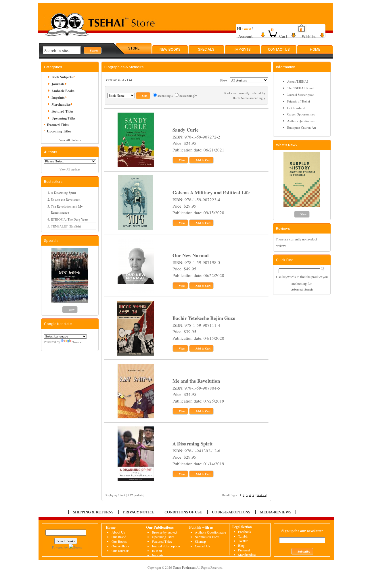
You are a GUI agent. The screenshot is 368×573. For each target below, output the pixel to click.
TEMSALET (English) (66, 226)
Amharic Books (62, 90)
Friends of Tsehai (298, 101)
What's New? (287, 145)
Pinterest (244, 550)
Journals (57, 83)
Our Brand (119, 536)
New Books (170, 49)
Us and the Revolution (65, 199)
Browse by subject (164, 532)
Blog (241, 545)
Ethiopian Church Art (301, 127)
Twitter (243, 540)
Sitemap (200, 541)
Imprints (243, 49)
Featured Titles (62, 111)
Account (245, 36)
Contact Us (279, 49)
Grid (121, 80)
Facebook (244, 531)
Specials (206, 49)
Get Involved (296, 108)
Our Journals (120, 550)
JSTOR (157, 550)
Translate (77, 342)
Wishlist (309, 36)
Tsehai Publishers (184, 567)
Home (315, 49)
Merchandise (60, 104)
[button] (92, 50)
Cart (283, 36)
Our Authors (120, 546)
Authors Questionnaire (302, 121)
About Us (118, 532)
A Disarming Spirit (63, 192)
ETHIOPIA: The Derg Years (69, 219)
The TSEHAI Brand (300, 88)
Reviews (283, 228)
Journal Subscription (301, 94)
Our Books (119, 541)
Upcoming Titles (63, 118)
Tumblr (243, 536)
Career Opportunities (301, 114)
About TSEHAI (297, 81)
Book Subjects (62, 77)
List (129, 80)
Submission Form (207, 536)
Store (133, 48)
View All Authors (70, 169)
